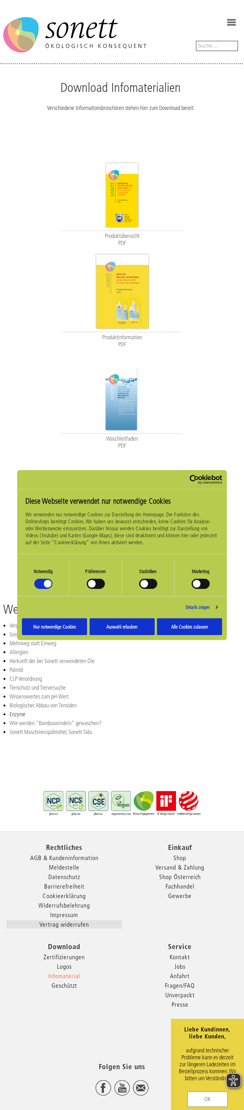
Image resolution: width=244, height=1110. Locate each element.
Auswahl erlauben (122, 626)
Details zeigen (198, 607)
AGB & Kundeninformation (64, 858)
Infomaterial (64, 976)
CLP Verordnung (26, 678)
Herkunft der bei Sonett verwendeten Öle (52, 661)
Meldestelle (64, 867)
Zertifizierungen (64, 957)
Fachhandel (180, 886)
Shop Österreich (180, 877)
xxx (122, 1030)
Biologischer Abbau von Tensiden (43, 705)
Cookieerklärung (64, 896)
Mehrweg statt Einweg (33, 643)
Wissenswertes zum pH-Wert (39, 696)
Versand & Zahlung (179, 867)
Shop (179, 858)
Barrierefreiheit (64, 886)
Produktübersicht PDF (122, 239)
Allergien (19, 652)
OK (207, 1099)
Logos (64, 966)
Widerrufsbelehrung (64, 905)
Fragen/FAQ (180, 985)
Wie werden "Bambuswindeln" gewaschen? (55, 723)
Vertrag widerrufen (64, 924)
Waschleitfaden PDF (122, 442)
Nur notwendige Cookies (54, 626)
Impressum (64, 915)
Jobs (180, 966)
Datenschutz (64, 877)
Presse (180, 1004)
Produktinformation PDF (122, 341)
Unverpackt (180, 995)
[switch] (96, 584)
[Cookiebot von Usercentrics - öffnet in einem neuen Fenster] (194, 479)
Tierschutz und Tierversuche (38, 687)
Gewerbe (180, 896)
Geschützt (64, 985)
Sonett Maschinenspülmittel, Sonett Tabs (51, 732)
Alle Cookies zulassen (189, 626)
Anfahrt (180, 976)
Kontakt (180, 957)
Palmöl (16, 670)
